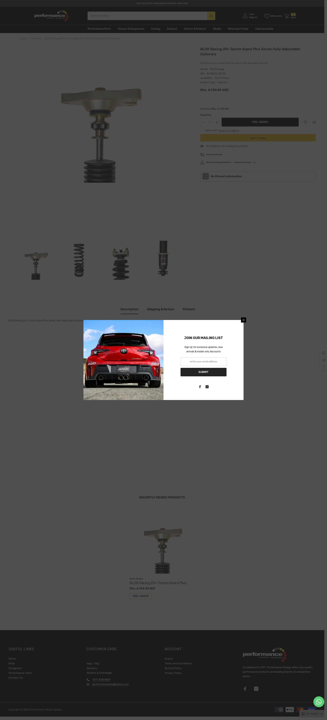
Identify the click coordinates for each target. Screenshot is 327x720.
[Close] (243, 320)
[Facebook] (200, 386)
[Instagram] (207, 386)
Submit (203, 372)
